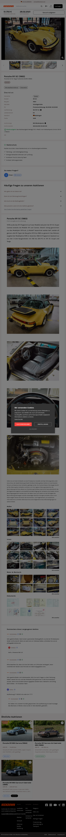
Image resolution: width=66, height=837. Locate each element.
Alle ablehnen (33, 428)
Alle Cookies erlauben (23, 424)
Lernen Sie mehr (19, 419)
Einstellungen (43, 424)
